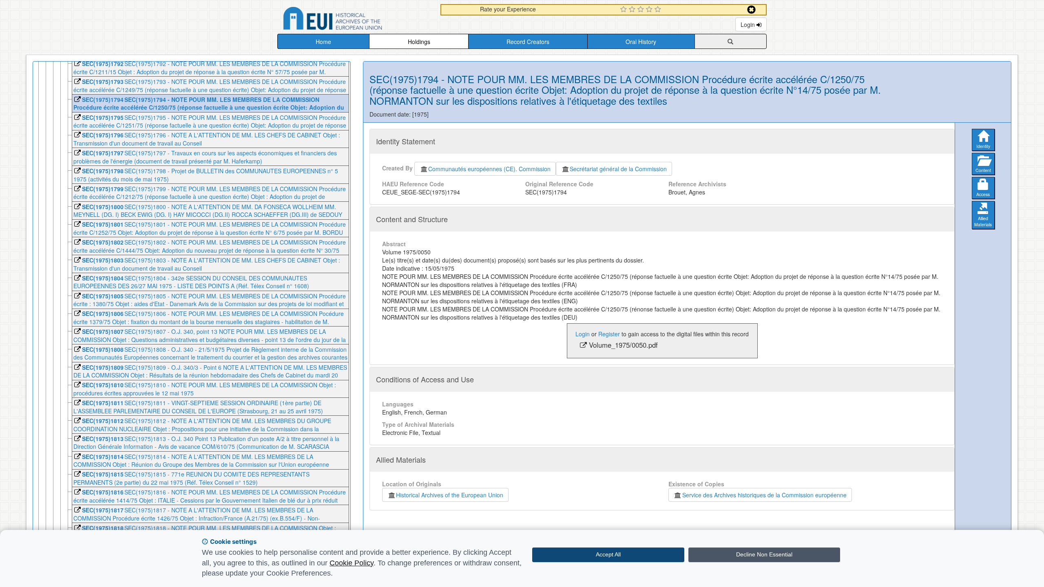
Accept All (608, 554)
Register (609, 334)
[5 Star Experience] (659, 10)
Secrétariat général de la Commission (618, 169)
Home (323, 42)
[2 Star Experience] (633, 10)
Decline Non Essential (764, 554)
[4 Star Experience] (650, 10)
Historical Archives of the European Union (449, 495)
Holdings (419, 42)
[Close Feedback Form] (751, 9)
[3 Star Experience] (641, 10)
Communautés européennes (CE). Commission (489, 169)
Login (748, 24)
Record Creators (528, 42)
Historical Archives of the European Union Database (355, 20)
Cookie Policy (352, 563)
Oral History (641, 42)
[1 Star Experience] (624, 10)
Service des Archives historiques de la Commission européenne (764, 495)
